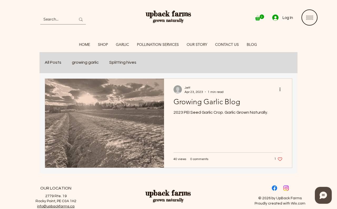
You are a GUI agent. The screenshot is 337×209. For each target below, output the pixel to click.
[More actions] (282, 89)
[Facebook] (274, 188)
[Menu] (309, 17)
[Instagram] (286, 188)
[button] (259, 17)
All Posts (53, 62)
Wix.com (298, 203)
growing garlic (85, 62)
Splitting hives (122, 62)
